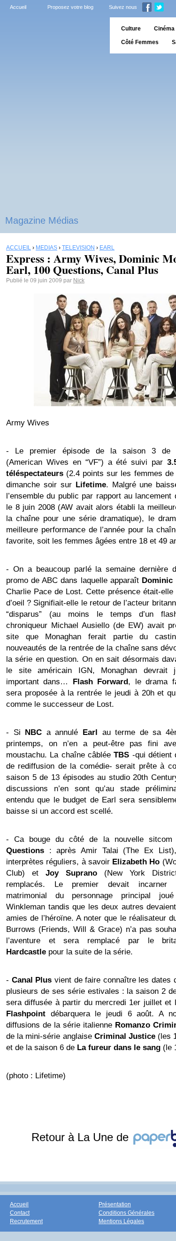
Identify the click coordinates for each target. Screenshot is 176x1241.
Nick (78, 280)
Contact (20, 1213)
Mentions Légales (121, 1221)
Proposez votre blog (70, 7)
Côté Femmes (140, 42)
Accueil (18, 7)
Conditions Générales (126, 1213)
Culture (131, 28)
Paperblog (52, 35)
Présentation (115, 1204)
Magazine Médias (41, 220)
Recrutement (26, 1221)
